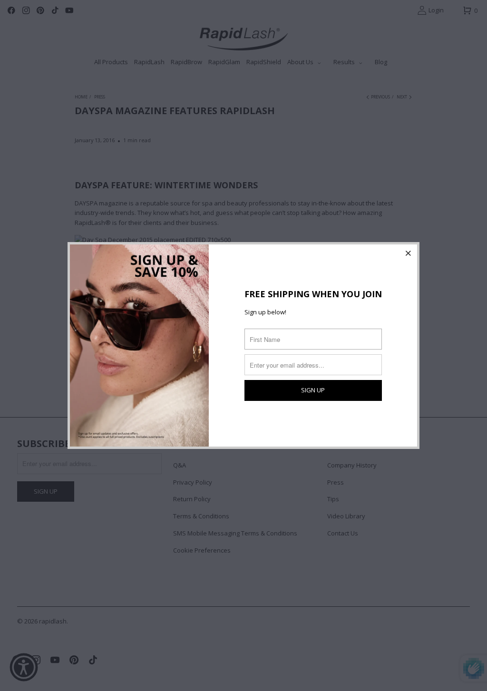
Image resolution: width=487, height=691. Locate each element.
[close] (408, 253)
